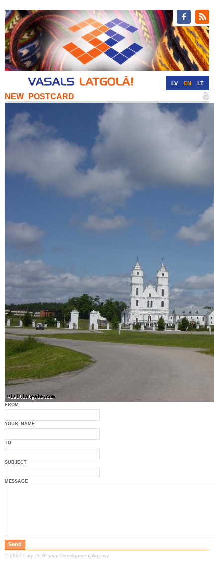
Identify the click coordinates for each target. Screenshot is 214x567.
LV (174, 83)
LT (200, 83)
